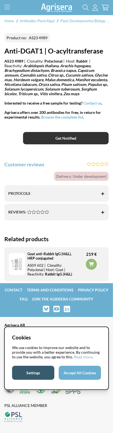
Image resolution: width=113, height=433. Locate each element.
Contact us (92, 103)
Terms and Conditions (50, 290)
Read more (83, 357)
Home (9, 21)
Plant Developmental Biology (83, 21)
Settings (33, 372)
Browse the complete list (62, 117)
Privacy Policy (93, 290)
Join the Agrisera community (62, 299)
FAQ (23, 299)
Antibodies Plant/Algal (37, 21)
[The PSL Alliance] (13, 417)
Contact (13, 290)
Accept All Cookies (80, 372)
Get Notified (65, 138)
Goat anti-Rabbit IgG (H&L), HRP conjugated (49, 256)
